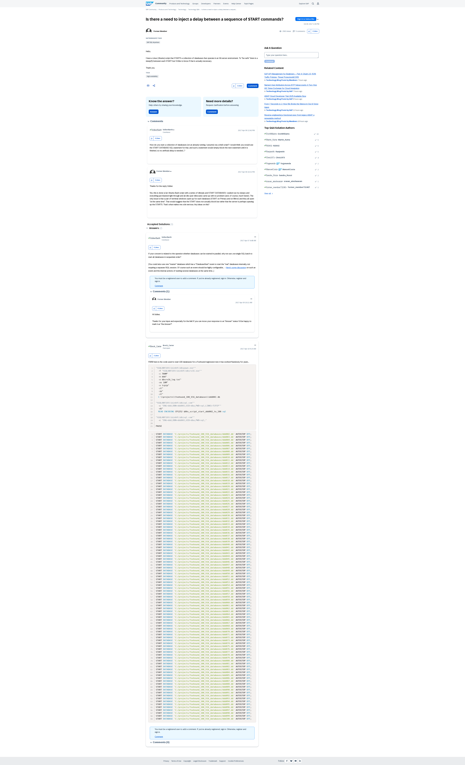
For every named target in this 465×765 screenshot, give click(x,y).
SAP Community (151, 9)
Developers (206, 4)
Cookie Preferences (236, 761)
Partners (217, 4)
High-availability (152, 76)
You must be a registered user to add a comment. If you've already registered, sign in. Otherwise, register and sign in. (200, 279)
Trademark (213, 761)
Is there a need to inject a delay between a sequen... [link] (219, 9)
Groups (195, 4)
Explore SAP (304, 4)
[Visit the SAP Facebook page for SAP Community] (287, 761)
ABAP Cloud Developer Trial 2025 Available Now (285, 96)
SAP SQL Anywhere (153, 42)
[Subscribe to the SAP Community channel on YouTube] (296, 761)
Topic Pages (249, 4)
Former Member (160, 31)
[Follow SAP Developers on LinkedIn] (300, 761)
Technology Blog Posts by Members (281, 80)
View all (267, 193)
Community (160, 3)
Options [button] (318, 19)
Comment (252, 86)
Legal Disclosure (199, 761)
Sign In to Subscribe (305, 19)
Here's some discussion (236, 268)
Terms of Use (176, 761)
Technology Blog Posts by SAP (279, 91)
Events (226, 4)
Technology (182, 9)
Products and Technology (179, 4)
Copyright (187, 761)
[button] (309, 31)
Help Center (236, 4)
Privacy (166, 761)
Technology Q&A (193, 9)
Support (222, 761)
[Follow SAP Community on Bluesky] (291, 761)
